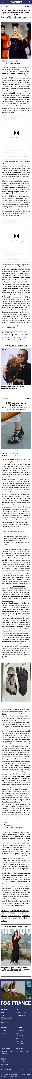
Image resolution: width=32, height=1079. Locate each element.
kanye (4, 915)
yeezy (4, 920)
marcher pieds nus (19, 586)
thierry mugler (19, 340)
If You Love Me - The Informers (13, 827)
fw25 (15, 335)
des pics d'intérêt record (17, 774)
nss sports (19, 1033)
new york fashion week (21, 337)
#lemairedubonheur (10, 534)
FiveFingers (11, 913)
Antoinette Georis (15, 63)
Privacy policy (21, 1013)
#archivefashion (23, 536)
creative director (20, 332)
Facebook (4, 1062)
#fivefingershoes (14, 538)
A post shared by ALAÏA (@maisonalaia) (16, 156)
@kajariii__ (7, 822)
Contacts (4, 1015)
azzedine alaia (7, 332)
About (3, 1013)
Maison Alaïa (24, 335)
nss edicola (20, 1043)
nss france (19, 1041)
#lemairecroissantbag (11, 536)
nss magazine (20, 1030)
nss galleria (20, 1038)
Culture (4, 1033)
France (4, 61)
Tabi (14, 918)
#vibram (6, 538)
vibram (20, 918)
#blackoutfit (18, 540)
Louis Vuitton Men (14, 915)
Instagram (4, 1064)
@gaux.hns (7, 532)
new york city (6, 337)
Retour (5, 6)
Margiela (26, 915)
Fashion (3, 1030)
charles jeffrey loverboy (19, 910)
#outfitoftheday (9, 540)
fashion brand (7, 335)
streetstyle (6, 918)
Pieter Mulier (6, 340)
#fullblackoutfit (9, 542)
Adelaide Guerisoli (15, 456)
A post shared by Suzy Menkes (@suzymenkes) (16, 259)
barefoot (5, 910)
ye (26, 918)
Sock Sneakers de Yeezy (10, 802)
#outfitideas (23, 538)
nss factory (5, 1022)
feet (3, 913)
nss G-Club (19, 1036)
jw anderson (22, 913)
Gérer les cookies (22, 1015)
